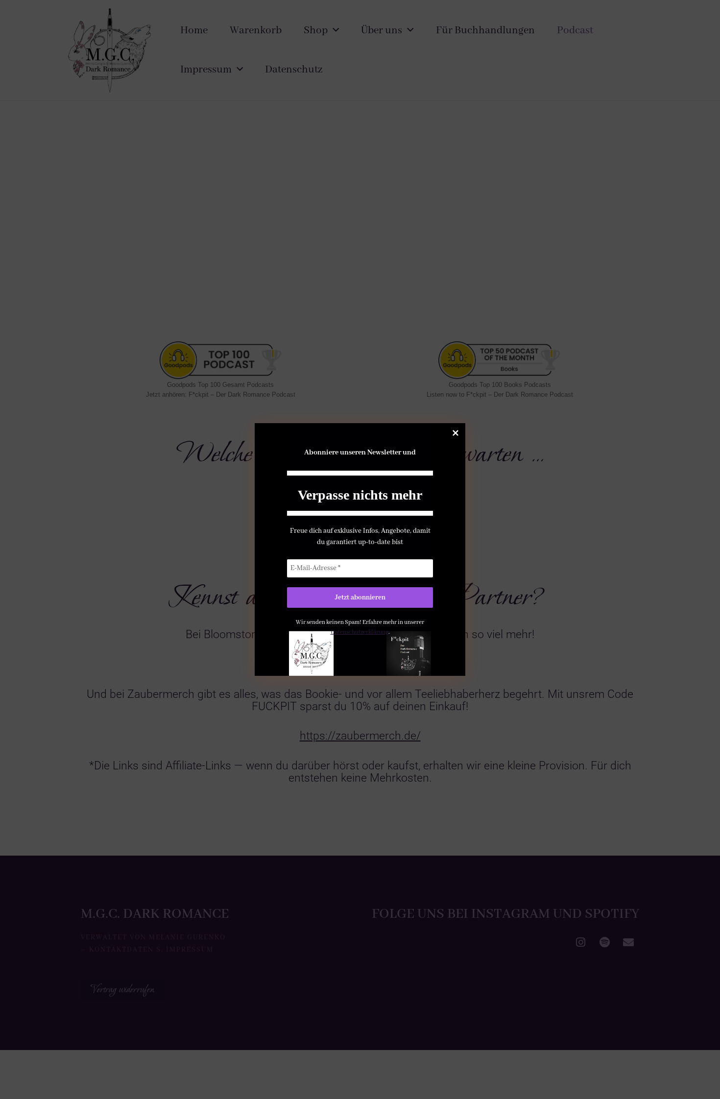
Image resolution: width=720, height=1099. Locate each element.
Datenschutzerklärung (359, 632)
